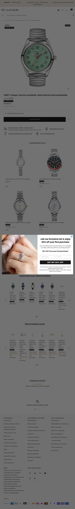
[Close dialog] (71, 236)
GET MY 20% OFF (55, 262)
